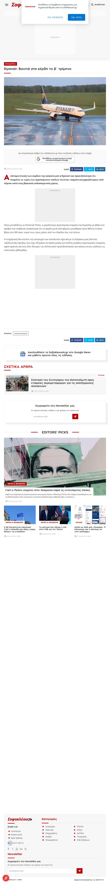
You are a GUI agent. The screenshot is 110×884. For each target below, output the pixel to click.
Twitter (13, 818)
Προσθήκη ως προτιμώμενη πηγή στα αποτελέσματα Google (57, 159)
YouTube (17, 818)
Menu (6, 4)
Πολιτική (49, 800)
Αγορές (48, 806)
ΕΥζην (79, 800)
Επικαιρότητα (51, 810)
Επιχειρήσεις (10, 64)
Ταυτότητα (16, 801)
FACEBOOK (78, 169)
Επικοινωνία (16, 804)
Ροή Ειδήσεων (83, 810)
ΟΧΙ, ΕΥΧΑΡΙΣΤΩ (55, 17)
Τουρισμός (82, 806)
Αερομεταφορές (20, 333)
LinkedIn (21, 818)
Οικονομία (50, 796)
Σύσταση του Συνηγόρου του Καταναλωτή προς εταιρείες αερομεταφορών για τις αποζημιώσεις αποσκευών (62, 383)
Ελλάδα (101, 375)
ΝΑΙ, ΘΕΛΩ (76, 17)
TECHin (80, 796)
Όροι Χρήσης (16, 808)
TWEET (90, 169)
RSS (25, 818)
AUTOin (80, 803)
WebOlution (98, 850)
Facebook (9, 818)
